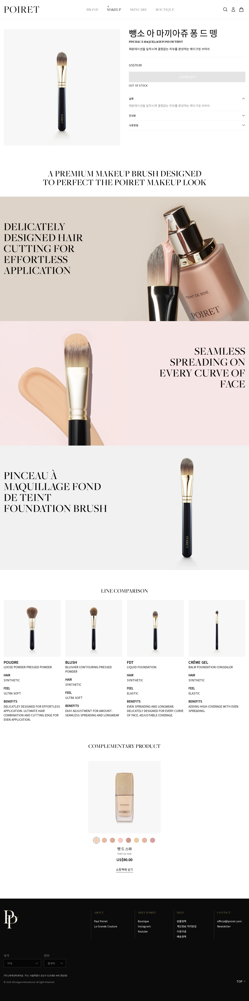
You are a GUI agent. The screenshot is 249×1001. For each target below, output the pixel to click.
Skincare (138, 9)
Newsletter (224, 926)
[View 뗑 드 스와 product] (124, 797)
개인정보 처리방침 (187, 926)
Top (239, 981)
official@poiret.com (229, 921)
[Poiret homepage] (21, 9)
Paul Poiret (101, 921)
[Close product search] (225, 9)
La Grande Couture (105, 926)
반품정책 (181, 921)
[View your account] (233, 9)
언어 (46, 955)
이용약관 (181, 931)
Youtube (143, 931)
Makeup (114, 9)
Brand (92, 9)
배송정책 (181, 936)
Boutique (165, 9)
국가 (6, 955)
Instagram (144, 926)
